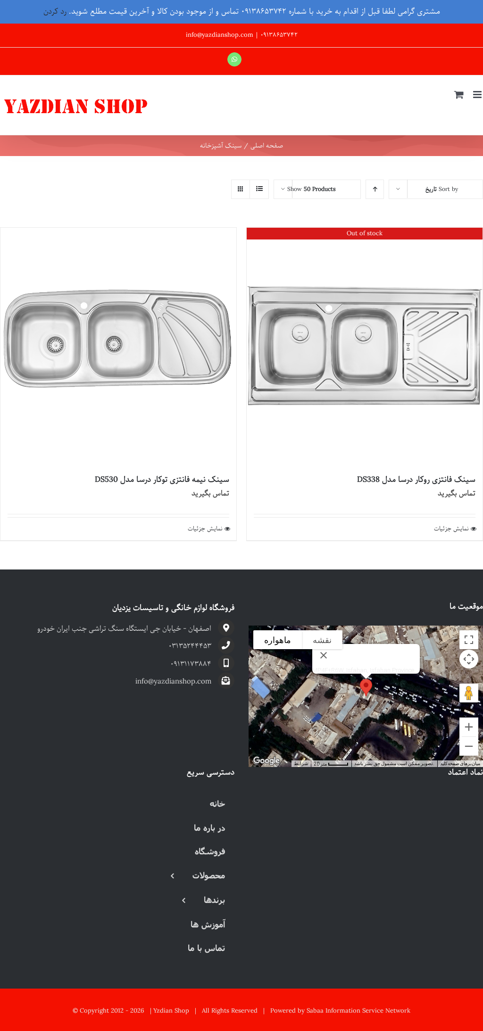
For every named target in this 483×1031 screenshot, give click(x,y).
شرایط (301, 763)
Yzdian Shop (171, 1011)
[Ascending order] (375, 189)
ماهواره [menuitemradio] (277, 640)
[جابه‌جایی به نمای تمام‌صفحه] (468, 639)
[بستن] (323, 655)
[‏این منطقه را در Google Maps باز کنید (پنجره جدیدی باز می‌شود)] (266, 761)
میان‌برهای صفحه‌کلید (460, 763)
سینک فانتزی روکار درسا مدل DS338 (416, 479)
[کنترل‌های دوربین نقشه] (468, 659)
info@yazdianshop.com (219, 35)
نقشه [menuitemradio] (322, 640)
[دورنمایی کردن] (468, 746)
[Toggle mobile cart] (459, 94)
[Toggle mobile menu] (478, 94)
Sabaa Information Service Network (358, 1011)
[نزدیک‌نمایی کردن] (468, 727)
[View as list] (259, 189)
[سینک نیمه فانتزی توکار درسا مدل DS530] (118, 345)
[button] (366, 687)
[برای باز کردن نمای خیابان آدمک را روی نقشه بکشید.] (468, 693)
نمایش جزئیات (451, 529)
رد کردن (55, 11)
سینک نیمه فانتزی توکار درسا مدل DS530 (162, 479)
